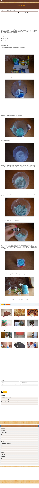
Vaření (2, 445)
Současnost (3, 463)
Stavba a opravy (3, 434)
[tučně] (2, 384)
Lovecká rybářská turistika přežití (6, 443)
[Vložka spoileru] (21, 384)
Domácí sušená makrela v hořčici (6, 397)
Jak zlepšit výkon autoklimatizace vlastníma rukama (9, 399)
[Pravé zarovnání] (11, 384)
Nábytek (2, 452)
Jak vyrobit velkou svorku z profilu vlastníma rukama (9, 403)
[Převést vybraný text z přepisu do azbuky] (19, 384)
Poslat (5, 392)
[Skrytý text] (16, 384)
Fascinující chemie (4, 432)
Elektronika (3, 430)
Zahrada (2, 441)
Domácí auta (3, 428)
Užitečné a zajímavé (4, 439)
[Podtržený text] (4, 384)
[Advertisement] (19, 20)
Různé (2, 458)
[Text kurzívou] (3, 384)
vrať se (4, 304)
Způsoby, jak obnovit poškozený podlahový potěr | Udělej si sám (10, 401)
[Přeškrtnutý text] (6, 384)
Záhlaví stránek (19, 426)
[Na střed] (9, 384)
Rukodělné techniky (4, 460)
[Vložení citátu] (18, 384)
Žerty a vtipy (3, 456)
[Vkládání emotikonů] (13, 384)
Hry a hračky (3, 454)
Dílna (2, 447)
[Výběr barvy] (15, 384)
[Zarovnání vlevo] (8, 384)
